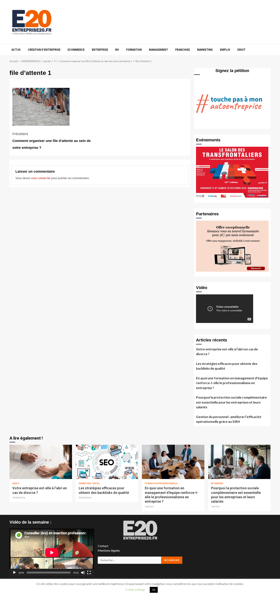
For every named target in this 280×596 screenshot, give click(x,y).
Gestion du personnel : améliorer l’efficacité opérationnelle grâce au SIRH (228, 419)
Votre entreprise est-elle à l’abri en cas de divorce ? (227, 351)
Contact (103, 546)
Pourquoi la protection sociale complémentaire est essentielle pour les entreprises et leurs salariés (231, 402)
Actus (16, 49)
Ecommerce (76, 49)
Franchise (182, 49)
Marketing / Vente (89, 483)
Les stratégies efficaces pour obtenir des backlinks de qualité (226, 366)
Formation (134, 49)
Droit (241, 49)
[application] (52, 552)
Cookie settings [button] (135, 589)
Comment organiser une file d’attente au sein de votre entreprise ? (51, 141)
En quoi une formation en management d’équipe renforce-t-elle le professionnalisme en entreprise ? (232, 383)
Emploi (225, 49)
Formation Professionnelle (161, 483)
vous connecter (41, 178)
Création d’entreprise (44, 49)
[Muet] (83, 572)
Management (158, 49)
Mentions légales (109, 550)
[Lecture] (14, 572)
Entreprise (100, 49)
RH (117, 49)
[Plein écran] (89, 572)
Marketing (205, 49)
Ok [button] (153, 589)
